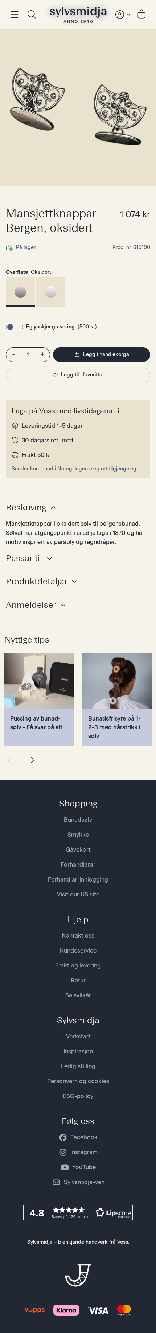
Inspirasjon (78, 1051)
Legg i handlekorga (106, 354)
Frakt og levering (78, 965)
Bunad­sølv (78, 819)
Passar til (24, 558)
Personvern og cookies (78, 1081)
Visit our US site (78, 894)
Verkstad (78, 1036)
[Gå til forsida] (78, 14)
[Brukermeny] (122, 14)
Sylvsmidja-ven (84, 1182)
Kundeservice (78, 950)
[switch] (14, 327)
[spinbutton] (28, 354)
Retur (78, 980)
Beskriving (26, 507)
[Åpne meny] (14, 14)
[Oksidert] (20, 292)
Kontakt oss (78, 935)
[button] (78, 1212)
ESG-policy (78, 1096)
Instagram (84, 1152)
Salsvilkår (78, 995)
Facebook (84, 1137)
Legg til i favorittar (82, 375)
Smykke (78, 834)
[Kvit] (50, 292)
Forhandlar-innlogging (78, 879)
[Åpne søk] (32, 14)
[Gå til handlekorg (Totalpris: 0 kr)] (141, 14)
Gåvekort (78, 849)
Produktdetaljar (36, 581)
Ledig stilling (78, 1066)
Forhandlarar (78, 864)
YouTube (84, 1167)
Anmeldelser (31, 604)
